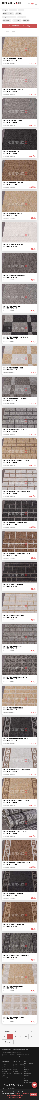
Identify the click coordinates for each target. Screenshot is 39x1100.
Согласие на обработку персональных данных (15, 1054)
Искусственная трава (9, 17)
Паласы (21, 10)
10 (26, 1037)
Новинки (26, 20)
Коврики (18, 13)
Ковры (5, 10)
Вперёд (7, 1042)
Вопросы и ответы (29, 1082)
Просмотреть (19, 49)
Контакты (27, 1066)
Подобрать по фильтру (20, 26)
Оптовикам (27, 1077)
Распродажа (6, 20)
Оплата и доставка (18, 1064)
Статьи (26, 1079)
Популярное (16, 20)
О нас (26, 1068)
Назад (7, 1031)
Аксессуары (21, 17)
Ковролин (13, 10)
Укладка (15, 1071)
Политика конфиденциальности (11, 1052)
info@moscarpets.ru (8, 1088)
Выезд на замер (18, 1066)
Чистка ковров (17, 1073)
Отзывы (26, 1080)
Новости (26, 1069)
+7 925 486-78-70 (12, 1084)
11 (31, 1037)
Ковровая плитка (8, 13)
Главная (6, 32)
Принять (33, 1094)
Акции (26, 1071)
